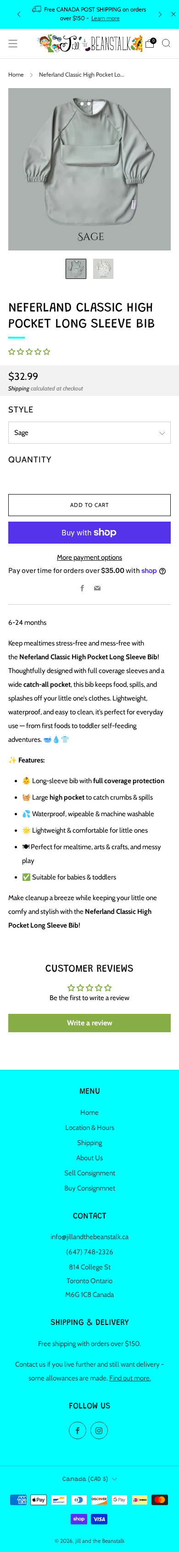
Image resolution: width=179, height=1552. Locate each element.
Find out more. (130, 1378)
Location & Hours (89, 1128)
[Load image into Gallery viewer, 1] (76, 269)
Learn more (105, 18)
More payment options (89, 557)
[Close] (173, 14)
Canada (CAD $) (85, 1479)
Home (16, 74)
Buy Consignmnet (89, 1188)
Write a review (89, 1022)
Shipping (18, 388)
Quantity (29, 459)
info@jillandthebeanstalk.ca (89, 1237)
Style (21, 409)
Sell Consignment (89, 1173)
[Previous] (18, 14)
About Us (89, 1158)
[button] (29, 352)
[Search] (166, 43)
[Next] (160, 14)
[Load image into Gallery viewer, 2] (103, 269)
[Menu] (12, 43)
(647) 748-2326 (89, 1252)
